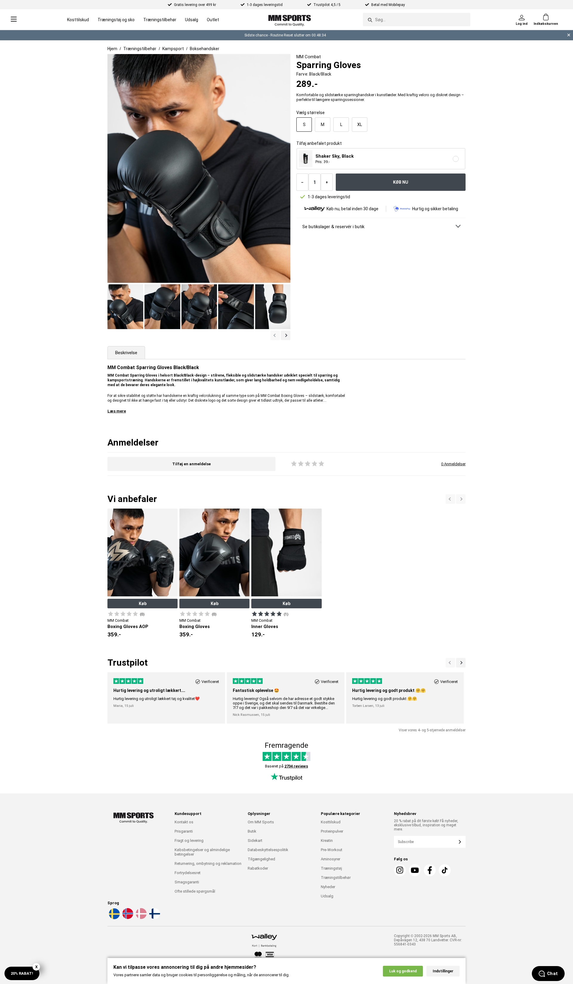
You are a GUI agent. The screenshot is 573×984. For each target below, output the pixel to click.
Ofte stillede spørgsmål (195, 891)
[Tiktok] (445, 870)
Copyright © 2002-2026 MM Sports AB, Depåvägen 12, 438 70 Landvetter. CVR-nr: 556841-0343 (428, 940)
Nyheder (328, 887)
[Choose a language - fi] (154, 918)
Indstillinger (443, 971)
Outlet (213, 19)
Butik (252, 831)
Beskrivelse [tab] (126, 352)
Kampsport (173, 48)
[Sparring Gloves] (125, 306)
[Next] (450, 499)
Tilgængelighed (261, 859)
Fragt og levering (189, 840)
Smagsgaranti (187, 882)
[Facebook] (430, 870)
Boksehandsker (204, 48)
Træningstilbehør (159, 19)
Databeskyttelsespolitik (268, 850)
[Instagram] (400, 870)
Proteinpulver (332, 831)
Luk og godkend (403, 971)
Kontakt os (184, 822)
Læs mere (116, 411)
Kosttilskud (78, 19)
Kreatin (327, 840)
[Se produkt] (122, 613)
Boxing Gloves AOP (127, 626)
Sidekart (255, 840)
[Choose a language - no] (127, 918)
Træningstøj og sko (116, 19)
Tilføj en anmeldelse (191, 464)
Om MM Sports (261, 822)
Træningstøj (331, 868)
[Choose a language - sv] (113, 918)
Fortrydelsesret (188, 873)
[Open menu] (14, 19)
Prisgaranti (184, 831)
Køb (143, 603)
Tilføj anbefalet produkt (319, 143)
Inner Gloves (264, 626)
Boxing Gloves (194, 626)
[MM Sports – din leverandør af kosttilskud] (289, 19)
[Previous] (461, 499)
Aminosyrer (330, 859)
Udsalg (191, 19)
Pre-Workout (331, 850)
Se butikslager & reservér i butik (333, 226)
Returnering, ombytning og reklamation (208, 863)
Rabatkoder (258, 868)
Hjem (112, 48)
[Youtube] (415, 870)
